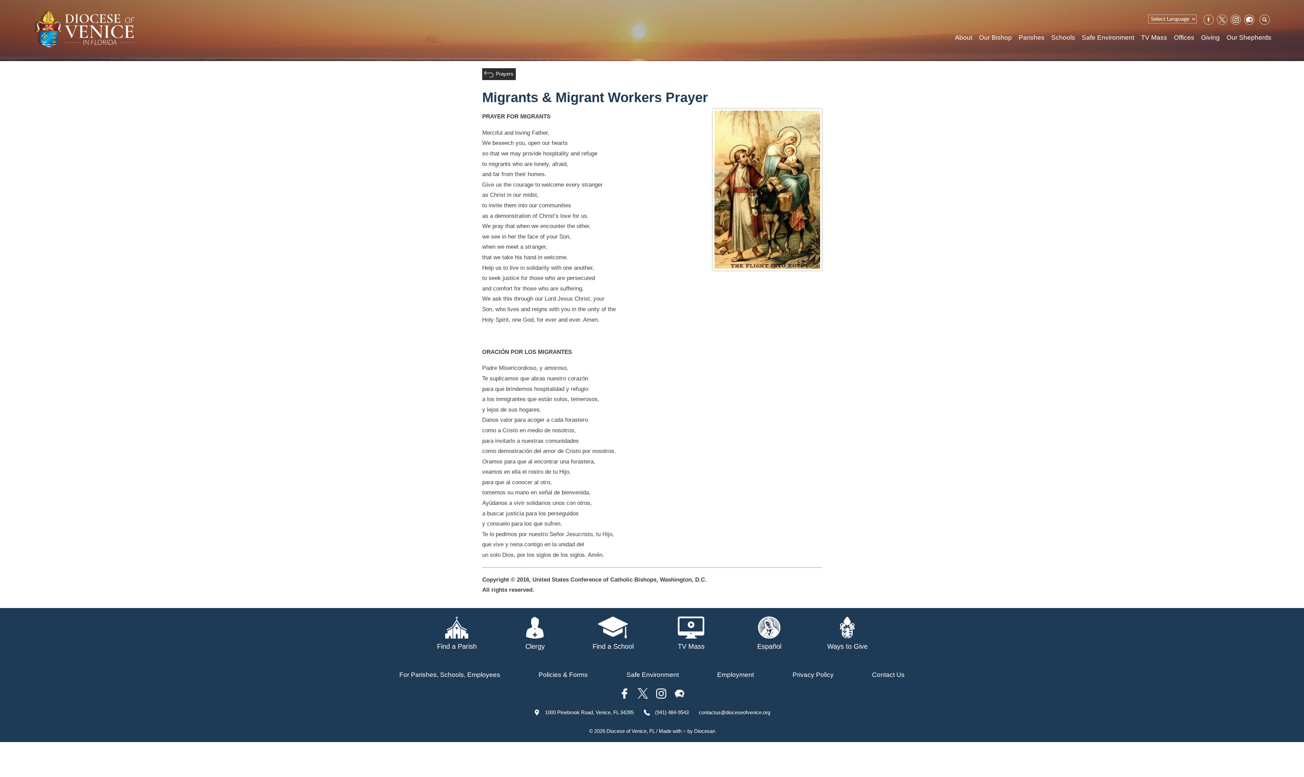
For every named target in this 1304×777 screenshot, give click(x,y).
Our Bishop (995, 37)
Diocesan (704, 731)
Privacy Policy (813, 674)
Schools (1063, 37)
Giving (1210, 37)
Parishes (1032, 37)
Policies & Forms (563, 674)
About (963, 37)
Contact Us (888, 674)
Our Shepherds (1249, 37)
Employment (735, 674)
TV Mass (1154, 37)
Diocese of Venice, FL (630, 731)
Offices (1184, 37)
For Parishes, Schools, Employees (449, 674)
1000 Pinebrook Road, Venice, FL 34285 (589, 712)
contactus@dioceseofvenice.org (734, 712)
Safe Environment (1108, 37)
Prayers (504, 74)
